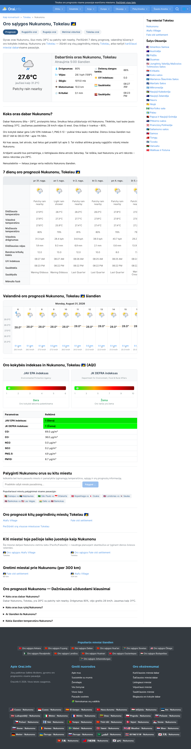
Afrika (59, 9)
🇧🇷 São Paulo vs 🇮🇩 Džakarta (52, 496)
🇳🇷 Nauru (151, 100)
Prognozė (10, 32)
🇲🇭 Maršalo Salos (156, 83)
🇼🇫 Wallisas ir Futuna (158, 150)
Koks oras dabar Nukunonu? (23, 596)
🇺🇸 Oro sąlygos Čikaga (161, 648)
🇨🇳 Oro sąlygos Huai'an (108, 648)
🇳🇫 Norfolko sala (155, 108)
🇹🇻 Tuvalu (152, 141)
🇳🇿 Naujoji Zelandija (157, 95)
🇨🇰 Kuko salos (154, 74)
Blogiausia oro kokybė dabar (146, 696)
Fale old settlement (81, 520)
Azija (90, 9)
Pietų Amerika (140, 9)
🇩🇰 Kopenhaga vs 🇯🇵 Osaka (85, 496)
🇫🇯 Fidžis (151, 55)
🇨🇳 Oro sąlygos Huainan (93, 653)
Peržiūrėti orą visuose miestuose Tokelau (26, 526)
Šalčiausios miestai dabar (145, 677)
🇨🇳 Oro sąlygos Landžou (66, 653)
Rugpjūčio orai (29, 32)
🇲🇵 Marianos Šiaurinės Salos (162, 79)
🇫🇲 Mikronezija (154, 87)
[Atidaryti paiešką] (177, 9)
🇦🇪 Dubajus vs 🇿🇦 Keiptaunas (19, 496)
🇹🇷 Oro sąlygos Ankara (30, 648)
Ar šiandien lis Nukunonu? (21, 614)
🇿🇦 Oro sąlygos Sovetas (134, 648)
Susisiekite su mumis (82, 677)
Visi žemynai (78, 687)
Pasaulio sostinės (80, 696)
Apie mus (76, 673)
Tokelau (27, 17)
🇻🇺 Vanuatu (153, 145)
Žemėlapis (77, 682)
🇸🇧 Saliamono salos (157, 129)
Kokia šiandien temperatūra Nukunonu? (29, 620)
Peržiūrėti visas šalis (126, 2)
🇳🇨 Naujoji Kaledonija (158, 91)
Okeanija (121, 9)
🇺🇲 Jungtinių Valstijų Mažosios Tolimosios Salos (163, 65)
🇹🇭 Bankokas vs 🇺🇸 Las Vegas (20, 501)
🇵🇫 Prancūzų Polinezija (159, 125)
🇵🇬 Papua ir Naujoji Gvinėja (161, 116)
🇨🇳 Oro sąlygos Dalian (82, 648)
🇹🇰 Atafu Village (80, 575)
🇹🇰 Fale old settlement (15, 575)
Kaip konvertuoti (11, 17)
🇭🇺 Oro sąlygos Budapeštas (154, 653)
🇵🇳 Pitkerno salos (156, 120)
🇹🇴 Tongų (151, 137)
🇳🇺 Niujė (151, 104)
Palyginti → (90, 484)
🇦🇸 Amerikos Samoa (157, 46)
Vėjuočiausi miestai (142, 687)
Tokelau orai (92, 32)
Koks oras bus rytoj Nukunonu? (24, 607)
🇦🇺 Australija (153, 51)
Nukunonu (152, 26)
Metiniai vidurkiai (71, 32)
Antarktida (75, 9)
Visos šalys (77, 692)
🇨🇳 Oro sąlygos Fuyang (56, 648)
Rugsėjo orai (49, 32)
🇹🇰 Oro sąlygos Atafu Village (19, 553)
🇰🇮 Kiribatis (153, 70)
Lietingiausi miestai (142, 682)
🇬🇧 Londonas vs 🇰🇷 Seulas (116, 496)
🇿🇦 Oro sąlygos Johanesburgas (95, 659)
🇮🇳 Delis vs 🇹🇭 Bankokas (51, 501)
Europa (105, 9)
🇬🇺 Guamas (152, 59)
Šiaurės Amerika (162, 9)
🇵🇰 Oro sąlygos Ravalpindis (37, 653)
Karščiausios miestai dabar (146, 673)
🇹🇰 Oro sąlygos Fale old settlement (90, 553)
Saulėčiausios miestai (143, 692)
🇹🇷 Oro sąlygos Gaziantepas (122, 653)
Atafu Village (10, 520)
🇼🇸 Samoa (152, 133)
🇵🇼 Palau (151, 112)
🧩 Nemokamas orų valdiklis (86, 701)
